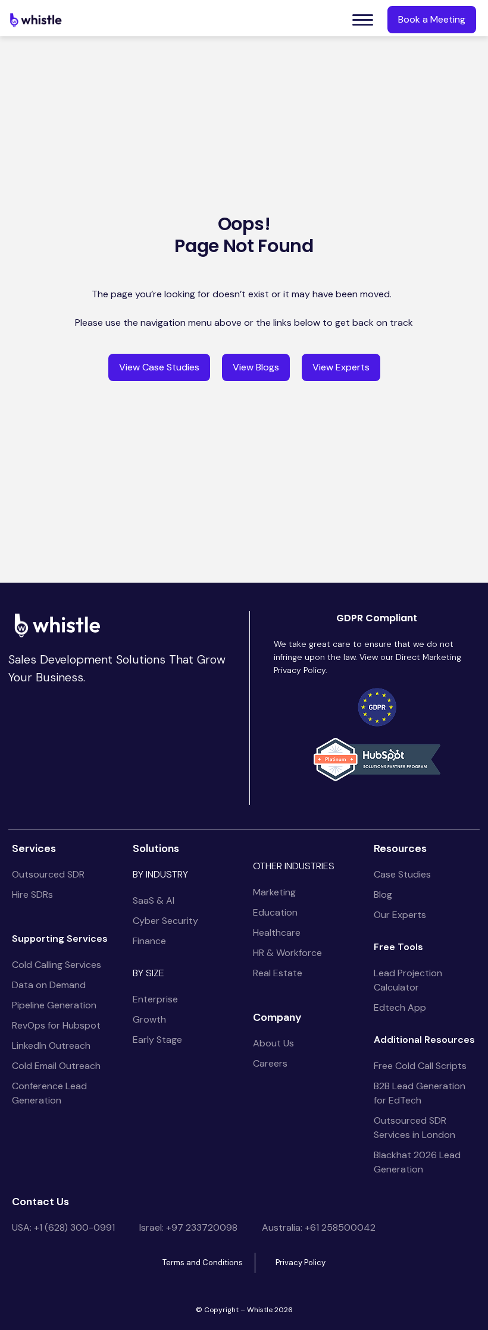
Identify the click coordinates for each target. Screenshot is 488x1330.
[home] (35, 19)
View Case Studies (159, 367)
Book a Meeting (431, 19)
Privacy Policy (301, 1262)
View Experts (341, 367)
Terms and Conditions (202, 1262)
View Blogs (256, 367)
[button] (362, 20)
